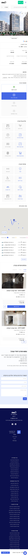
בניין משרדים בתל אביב (14, 460)
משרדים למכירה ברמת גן (14, 535)
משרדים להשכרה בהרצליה (15, 514)
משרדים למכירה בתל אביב (14, 533)
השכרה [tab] (25, 269)
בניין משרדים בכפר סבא (14, 475)
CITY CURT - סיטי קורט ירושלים (16, 290)
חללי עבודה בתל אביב (14, 483)
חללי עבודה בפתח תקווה (14, 489)
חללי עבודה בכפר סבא (14, 499)
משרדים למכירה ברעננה (14, 542)
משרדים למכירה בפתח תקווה (14, 538)
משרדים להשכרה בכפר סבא (14, 522)
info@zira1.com (23, 360)
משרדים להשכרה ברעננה (14, 516)
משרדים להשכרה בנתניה (14, 520)
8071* (14, 416)
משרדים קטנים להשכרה (14, 526)
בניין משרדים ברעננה (14, 469)
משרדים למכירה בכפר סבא (14, 548)
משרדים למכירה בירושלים (14, 544)
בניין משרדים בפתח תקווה (14, 466)
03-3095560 (23, 363)
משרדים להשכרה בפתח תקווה (14, 512)
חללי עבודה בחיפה (14, 501)
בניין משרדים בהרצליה (14, 467)
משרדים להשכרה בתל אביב (14, 506)
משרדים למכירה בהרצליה (14, 540)
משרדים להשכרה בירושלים (15, 518)
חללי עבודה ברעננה (14, 493)
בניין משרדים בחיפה (14, 477)
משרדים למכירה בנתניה (14, 546)
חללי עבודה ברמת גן (14, 485)
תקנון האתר (14, 436)
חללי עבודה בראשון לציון (14, 487)
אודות (15, 438)
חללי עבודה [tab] (15, 269)
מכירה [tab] (20, 269)
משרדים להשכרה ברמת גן (14, 508)
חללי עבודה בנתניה (14, 497)
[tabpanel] (14, 54)
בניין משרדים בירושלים (14, 471)
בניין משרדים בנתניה (14, 473)
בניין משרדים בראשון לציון (14, 464)
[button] (14, 222)
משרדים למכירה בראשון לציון (14, 537)
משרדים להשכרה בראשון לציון (14, 510)
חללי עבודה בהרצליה (14, 491)
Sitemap (14, 440)
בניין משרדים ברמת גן (15, 462)
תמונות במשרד (14, 38)
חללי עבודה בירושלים (14, 495)
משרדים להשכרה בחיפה (14, 524)
